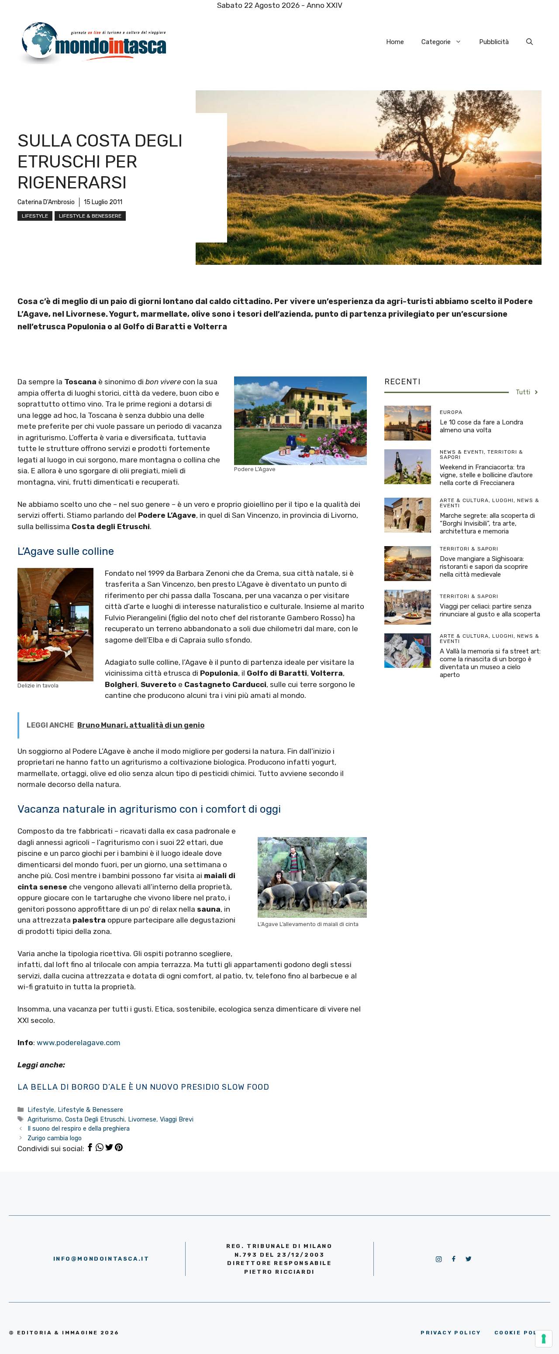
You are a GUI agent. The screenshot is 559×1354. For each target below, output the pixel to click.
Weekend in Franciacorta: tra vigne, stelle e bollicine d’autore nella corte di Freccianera (486, 475)
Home (395, 42)
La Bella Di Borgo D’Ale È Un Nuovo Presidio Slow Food (143, 1087)
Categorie (436, 42)
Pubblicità (494, 42)
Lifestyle (35, 216)
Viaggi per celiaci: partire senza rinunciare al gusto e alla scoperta (490, 610)
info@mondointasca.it (101, 1258)
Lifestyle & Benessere (90, 216)
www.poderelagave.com (79, 1042)
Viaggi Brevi (176, 1119)
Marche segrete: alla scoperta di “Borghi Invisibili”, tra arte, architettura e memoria (487, 523)
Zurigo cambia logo (55, 1138)
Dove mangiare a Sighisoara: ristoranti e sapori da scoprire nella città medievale (484, 566)
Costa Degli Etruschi (94, 1119)
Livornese (142, 1119)
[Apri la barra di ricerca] (530, 42)
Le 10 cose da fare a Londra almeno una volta (481, 426)
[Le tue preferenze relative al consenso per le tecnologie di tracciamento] (543, 1338)
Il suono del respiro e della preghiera (79, 1128)
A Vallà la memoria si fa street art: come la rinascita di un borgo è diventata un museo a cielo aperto (490, 663)
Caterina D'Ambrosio (46, 202)
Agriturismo (45, 1119)
